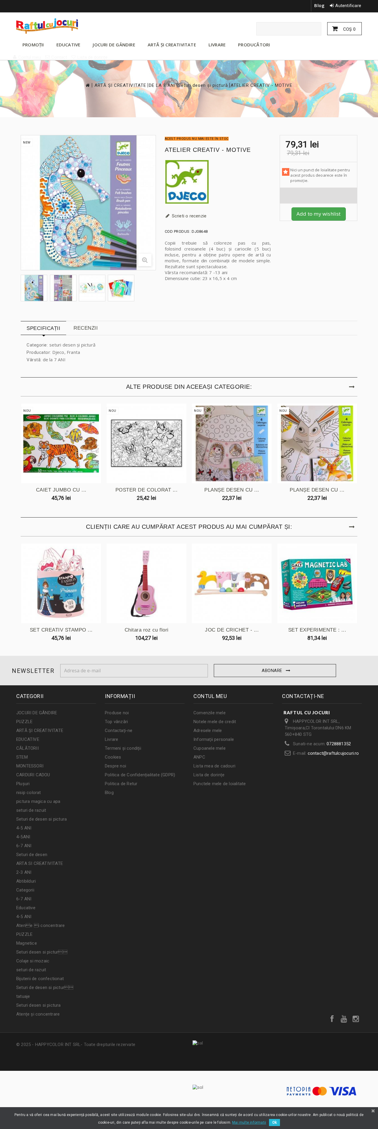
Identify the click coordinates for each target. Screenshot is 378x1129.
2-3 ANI (23, 872)
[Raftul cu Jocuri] (71, 26)
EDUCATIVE (68, 45)
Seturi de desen (31, 854)
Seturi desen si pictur (41, 952)
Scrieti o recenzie (189, 216)
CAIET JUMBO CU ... (61, 490)
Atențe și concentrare (38, 1014)
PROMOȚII (33, 45)
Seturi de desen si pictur (44, 987)
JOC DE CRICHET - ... (232, 630)
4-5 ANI (23, 828)
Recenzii (86, 328)
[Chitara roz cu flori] (146, 583)
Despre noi (115, 766)
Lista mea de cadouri (214, 766)
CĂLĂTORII (27, 748)
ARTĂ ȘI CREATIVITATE (172, 45)
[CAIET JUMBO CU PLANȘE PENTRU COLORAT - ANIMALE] (61, 443)
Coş (349, 29)
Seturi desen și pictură (203, 85)
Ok (274, 1122)
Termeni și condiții (123, 748)
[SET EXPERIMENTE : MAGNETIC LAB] (317, 583)
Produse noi (117, 712)
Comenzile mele (209, 712)
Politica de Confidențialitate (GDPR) (140, 774)
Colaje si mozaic (32, 961)
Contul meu (210, 696)
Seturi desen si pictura (38, 1005)
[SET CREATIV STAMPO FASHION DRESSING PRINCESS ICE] (61, 583)
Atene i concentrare (40, 925)
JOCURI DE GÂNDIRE (114, 45)
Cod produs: (178, 231)
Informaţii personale (213, 739)
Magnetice (26, 943)
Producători (254, 45)
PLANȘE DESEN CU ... (231, 490)
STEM (22, 757)
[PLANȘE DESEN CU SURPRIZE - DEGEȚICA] (232, 443)
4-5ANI (23, 837)
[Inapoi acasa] (87, 85)
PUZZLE (24, 721)
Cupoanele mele (209, 748)
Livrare (111, 739)
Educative (25, 907)
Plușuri (23, 783)
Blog (319, 5)
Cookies (113, 757)
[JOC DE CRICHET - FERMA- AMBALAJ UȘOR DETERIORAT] (232, 583)
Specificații (43, 328)
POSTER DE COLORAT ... (146, 490)
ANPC (199, 757)
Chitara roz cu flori (147, 630)
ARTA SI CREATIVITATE (39, 863)
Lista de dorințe (208, 774)
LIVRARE (217, 45)
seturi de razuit (31, 810)
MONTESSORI (29, 766)
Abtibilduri (26, 881)
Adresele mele (207, 730)
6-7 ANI (23, 845)
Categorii (25, 890)
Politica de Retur (121, 783)
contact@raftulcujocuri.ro (333, 753)
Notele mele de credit (214, 721)
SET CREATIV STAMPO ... (61, 630)
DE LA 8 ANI (162, 85)
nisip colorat (28, 792)
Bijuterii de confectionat (40, 978)
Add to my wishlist (318, 213)
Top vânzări (116, 721)
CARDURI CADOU (33, 774)
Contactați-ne (119, 730)
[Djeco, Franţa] (218, 182)
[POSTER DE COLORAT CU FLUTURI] (146, 443)
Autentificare (348, 5)
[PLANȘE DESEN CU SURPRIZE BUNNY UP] (317, 443)
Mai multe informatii (249, 1122)
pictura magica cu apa (38, 801)
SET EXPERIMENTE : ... (317, 630)
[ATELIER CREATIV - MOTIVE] (34, 288)
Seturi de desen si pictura (41, 819)
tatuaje (23, 996)
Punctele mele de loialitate (219, 783)
